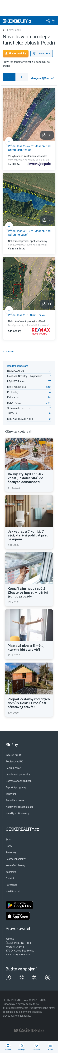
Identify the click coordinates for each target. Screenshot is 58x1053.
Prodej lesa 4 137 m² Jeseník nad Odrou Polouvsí (29, 232)
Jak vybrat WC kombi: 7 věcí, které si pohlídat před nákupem (28, 535)
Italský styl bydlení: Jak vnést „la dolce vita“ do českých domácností (25, 478)
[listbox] (41, 78)
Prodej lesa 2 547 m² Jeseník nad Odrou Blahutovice (29, 148)
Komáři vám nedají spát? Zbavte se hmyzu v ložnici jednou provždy (28, 592)
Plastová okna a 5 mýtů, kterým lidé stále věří (26, 648)
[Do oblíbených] (9, 141)
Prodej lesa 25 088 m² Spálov (26, 315)
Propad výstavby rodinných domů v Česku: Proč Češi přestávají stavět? (29, 703)
